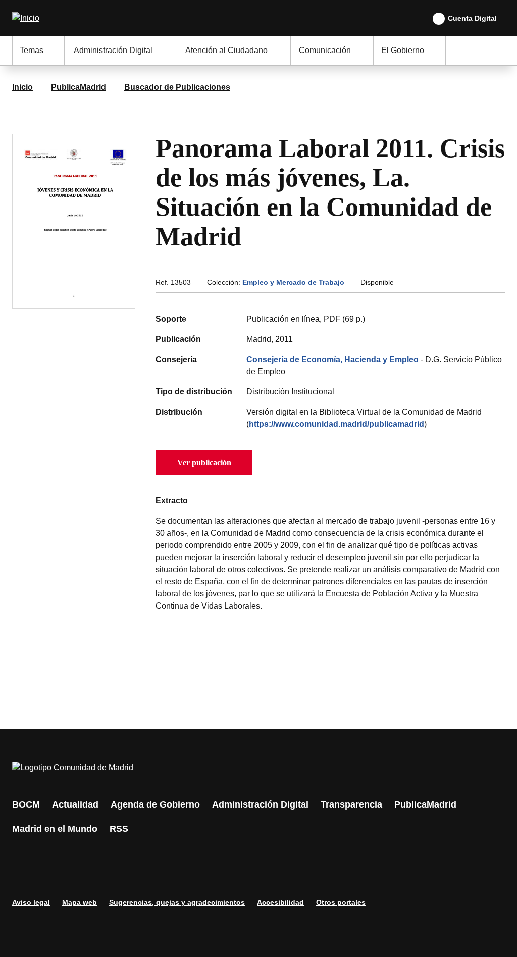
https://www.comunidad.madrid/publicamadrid (336, 424)
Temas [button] (31, 50)
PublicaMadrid (78, 87)
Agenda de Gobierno (155, 804)
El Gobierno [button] (402, 50)
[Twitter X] (87, 865)
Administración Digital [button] (113, 50)
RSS (119, 829)
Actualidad (75, 804)
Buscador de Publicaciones (177, 87)
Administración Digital (260, 804)
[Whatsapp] (178, 865)
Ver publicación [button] (204, 462)
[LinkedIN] (147, 865)
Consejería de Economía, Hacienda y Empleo (332, 359)
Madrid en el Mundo (54, 829)
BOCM (26, 804)
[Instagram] (56, 865)
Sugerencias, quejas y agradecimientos (177, 902)
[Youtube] (117, 865)
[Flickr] (238, 865)
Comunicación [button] (325, 50)
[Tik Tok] (208, 865)
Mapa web (79, 902)
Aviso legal (31, 902)
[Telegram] (268, 865)
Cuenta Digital (472, 18)
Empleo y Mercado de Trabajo (293, 282)
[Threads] (299, 865)
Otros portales (341, 902)
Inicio (22, 87)
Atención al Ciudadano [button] (226, 50)
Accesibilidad (280, 902)
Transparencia (351, 804)
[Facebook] (26, 865)
